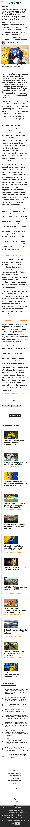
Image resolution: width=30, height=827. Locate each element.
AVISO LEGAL (15, 771)
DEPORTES (4, 7)
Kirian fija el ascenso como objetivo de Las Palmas (15, 463)
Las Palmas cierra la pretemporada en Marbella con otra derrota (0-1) (15, 610)
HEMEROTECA (15, 778)
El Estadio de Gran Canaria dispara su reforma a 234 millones (15, 632)
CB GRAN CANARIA (14, 398)
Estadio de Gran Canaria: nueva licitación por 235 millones (14, 526)
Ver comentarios (15, 415)
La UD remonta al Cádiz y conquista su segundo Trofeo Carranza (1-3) (14, 505)
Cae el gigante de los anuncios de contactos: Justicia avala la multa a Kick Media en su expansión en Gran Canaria (16, 724)
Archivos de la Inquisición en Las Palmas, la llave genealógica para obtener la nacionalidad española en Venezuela (16, 733)
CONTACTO (15, 783)
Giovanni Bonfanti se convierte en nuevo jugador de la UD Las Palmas (15, 483)
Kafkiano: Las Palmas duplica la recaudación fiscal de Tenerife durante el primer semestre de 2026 (16, 749)
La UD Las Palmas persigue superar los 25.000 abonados (15, 589)
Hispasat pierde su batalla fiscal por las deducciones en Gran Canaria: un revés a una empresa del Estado (16, 716)
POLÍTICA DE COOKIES (15, 776)
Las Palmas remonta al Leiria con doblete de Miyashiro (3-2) (13, 675)
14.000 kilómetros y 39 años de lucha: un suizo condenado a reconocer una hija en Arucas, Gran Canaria (16, 741)
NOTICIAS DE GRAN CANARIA (8, 400)
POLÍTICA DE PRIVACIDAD (15, 773)
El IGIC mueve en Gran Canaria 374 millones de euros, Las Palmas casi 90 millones (17, 756)
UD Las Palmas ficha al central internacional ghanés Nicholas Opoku (14, 548)
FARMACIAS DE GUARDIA (15, 781)
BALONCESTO (5, 398)
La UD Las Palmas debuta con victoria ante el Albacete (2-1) (15, 442)
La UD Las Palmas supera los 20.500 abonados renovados (14, 653)
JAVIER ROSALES (10, 43)
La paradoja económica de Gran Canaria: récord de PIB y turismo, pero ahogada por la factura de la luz (16, 699)
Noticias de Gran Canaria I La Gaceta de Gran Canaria (13, 394)
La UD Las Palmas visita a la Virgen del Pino (15, 568)
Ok (17, 824)
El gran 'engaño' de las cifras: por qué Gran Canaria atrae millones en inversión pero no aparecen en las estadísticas (16, 691)
